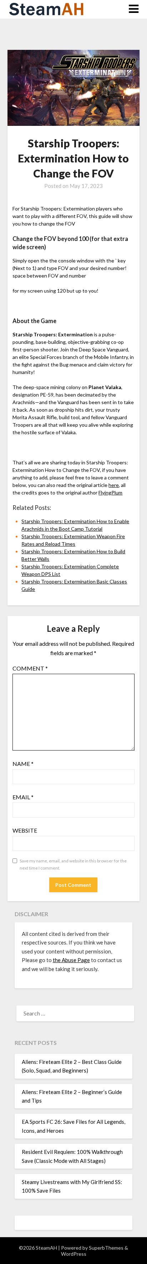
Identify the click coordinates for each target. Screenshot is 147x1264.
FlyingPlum (110, 492)
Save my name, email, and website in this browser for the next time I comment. (73, 864)
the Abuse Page (71, 960)
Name (23, 763)
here (113, 485)
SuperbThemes (106, 1248)
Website (24, 830)
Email (23, 797)
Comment (30, 668)
